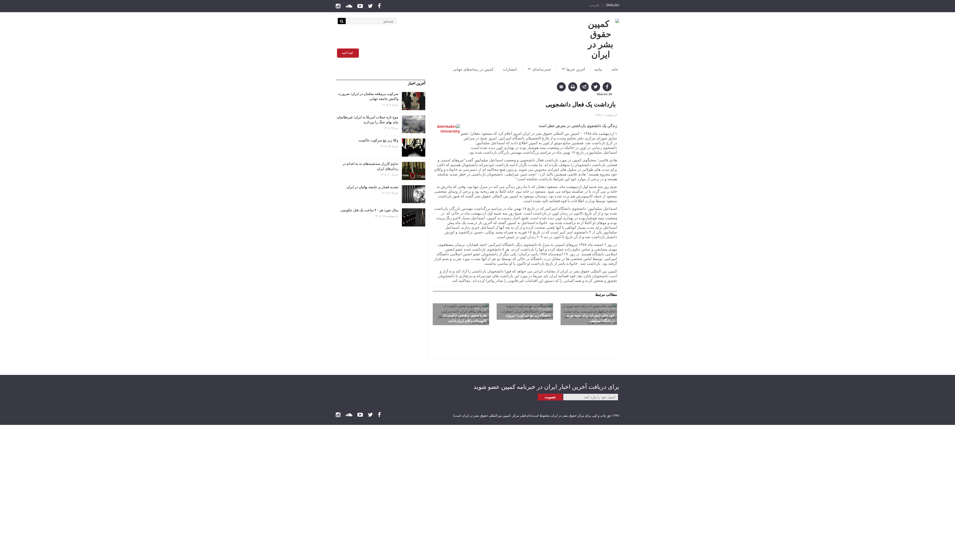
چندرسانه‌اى (541, 69)
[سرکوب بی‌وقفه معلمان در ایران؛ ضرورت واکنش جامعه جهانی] (413, 101)
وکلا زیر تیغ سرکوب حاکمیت (378, 140)
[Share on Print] (572, 86)
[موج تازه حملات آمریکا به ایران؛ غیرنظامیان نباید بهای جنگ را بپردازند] (413, 124)
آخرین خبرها (575, 69)
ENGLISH (612, 5)
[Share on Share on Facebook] (607, 86)
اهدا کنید (347, 53)
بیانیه (598, 69)
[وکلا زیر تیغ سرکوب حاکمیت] (413, 147)
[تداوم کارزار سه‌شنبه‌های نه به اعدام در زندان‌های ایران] (413, 171)
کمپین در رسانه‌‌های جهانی (473, 69)
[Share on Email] (561, 86)
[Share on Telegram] (584, 86)
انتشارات (510, 69)
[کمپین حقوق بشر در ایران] (600, 39)
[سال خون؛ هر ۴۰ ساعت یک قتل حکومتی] (413, 217)
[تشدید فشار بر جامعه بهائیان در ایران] (413, 194)
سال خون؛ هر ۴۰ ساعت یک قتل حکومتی (369, 210)
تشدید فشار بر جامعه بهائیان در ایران (372, 187)
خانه (615, 69)
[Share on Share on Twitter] (595, 86)
